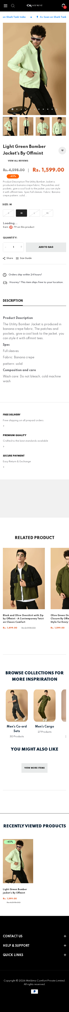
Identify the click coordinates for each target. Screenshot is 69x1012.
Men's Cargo (44, 726)
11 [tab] (56, 109)
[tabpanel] (34, 69)
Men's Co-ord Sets (17, 729)
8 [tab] (43, 109)
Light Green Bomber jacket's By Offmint (15, 891)
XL (47, 213)
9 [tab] (47, 109)
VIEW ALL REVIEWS (18, 161)
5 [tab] (30, 109)
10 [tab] (52, 109)
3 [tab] (21, 109)
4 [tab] (25, 109)
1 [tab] (12, 109)
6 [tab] (34, 109)
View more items (34, 768)
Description (13, 300)
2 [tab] (16, 109)
